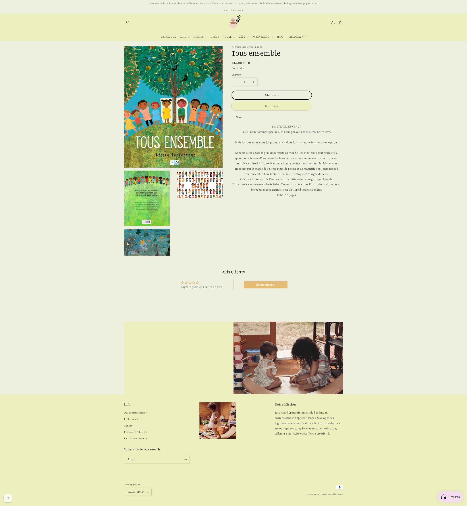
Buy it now (272, 106)
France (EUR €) (136, 491)
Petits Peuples (320, 494)
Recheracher (131, 419)
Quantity (236, 74)
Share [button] (239, 117)
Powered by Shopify (334, 494)
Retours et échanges (135, 432)
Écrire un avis (265, 285)
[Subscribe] (186, 459)
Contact (128, 425)
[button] (128, 22)
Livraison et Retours (136, 438)
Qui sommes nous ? (135, 412)
